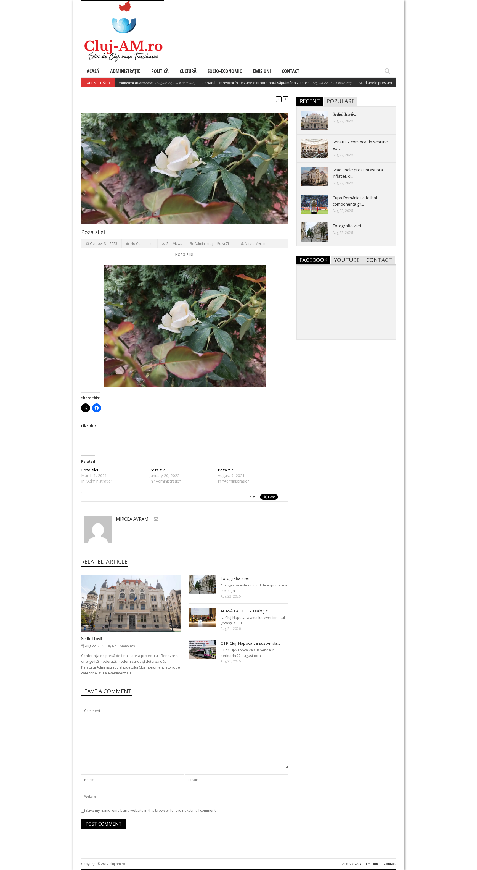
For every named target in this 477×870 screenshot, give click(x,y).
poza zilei (224, 243)
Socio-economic (225, 71)
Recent (310, 101)
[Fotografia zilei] (207, 584)
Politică (160, 71)
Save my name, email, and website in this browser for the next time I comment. (151, 810)
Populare (340, 101)
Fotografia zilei (235, 578)
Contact (290, 71)
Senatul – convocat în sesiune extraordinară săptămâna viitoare (232, 82)
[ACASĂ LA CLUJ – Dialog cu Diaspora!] (207, 617)
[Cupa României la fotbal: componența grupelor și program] (319, 204)
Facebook (313, 260)
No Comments (142, 243)
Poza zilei (89, 470)
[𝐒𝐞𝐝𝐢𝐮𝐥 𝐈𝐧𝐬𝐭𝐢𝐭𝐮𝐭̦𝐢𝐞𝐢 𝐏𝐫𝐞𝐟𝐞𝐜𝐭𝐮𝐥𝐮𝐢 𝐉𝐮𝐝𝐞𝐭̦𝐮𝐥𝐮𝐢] (135, 603)
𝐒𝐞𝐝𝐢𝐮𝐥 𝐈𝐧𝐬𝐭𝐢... (93, 638)
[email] (156, 519)
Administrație (125, 71)
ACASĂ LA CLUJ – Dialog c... (245, 611)
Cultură (188, 71)
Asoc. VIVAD (351, 863)
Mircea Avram (255, 243)
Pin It (251, 496)
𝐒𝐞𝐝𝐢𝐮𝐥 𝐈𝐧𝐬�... (345, 114)
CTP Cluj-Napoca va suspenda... (250, 643)
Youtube (347, 260)
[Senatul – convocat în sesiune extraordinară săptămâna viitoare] (319, 148)
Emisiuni (262, 71)
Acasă (93, 71)
